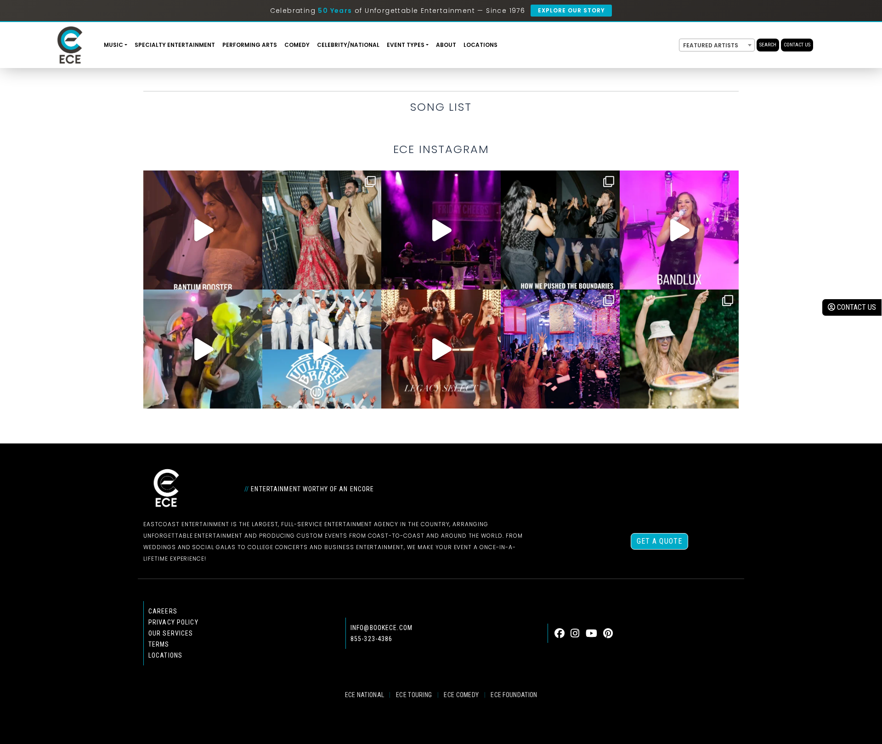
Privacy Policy (173, 622)
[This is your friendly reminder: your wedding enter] (321, 230)
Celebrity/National (348, 45)
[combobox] (717, 45)
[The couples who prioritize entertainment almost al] (560, 349)
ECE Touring (414, 695)
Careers (162, 611)
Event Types (405, 45)
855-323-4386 (371, 638)
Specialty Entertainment (175, 45)
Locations (481, 45)
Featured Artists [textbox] (710, 45)
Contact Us (797, 45)
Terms (159, 644)
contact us (855, 307)
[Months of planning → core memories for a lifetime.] (440, 230)
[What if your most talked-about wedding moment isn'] (679, 349)
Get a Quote (659, 541)
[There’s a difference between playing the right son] (202, 230)
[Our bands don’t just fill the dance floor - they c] (202, 349)
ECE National (364, 695)
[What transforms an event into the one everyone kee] (560, 230)
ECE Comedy (461, 695)
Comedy (297, 45)
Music (113, 45)
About (446, 45)
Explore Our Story (571, 10)
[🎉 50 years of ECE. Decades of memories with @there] (321, 349)
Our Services (170, 633)
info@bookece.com (382, 627)
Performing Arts (249, 45)
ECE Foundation (514, 695)
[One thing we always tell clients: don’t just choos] (679, 230)
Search (767, 45)
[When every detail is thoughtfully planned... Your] (440, 349)
